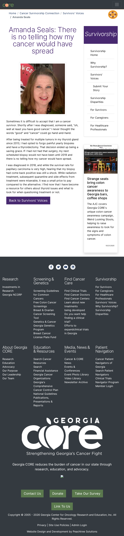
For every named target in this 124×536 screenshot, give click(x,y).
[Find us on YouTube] (65, 267)
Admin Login (79, 525)
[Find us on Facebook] (51, 267)
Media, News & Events (77, 349)
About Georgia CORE (14, 349)
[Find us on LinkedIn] (73, 267)
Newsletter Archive (76, 382)
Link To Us (62, 506)
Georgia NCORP (12, 294)
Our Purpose (10, 370)
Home (12, 13)
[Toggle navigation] (116, 4)
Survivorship (105, 279)
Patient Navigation (104, 349)
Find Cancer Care (74, 281)
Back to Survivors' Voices (28, 200)
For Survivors (98, 109)
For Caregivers (99, 117)
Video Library (72, 378)
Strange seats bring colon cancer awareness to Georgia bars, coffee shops (97, 188)
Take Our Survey (87, 493)
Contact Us (32, 493)
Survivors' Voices (73, 13)
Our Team (8, 378)
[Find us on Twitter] (58, 267)
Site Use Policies (59, 525)
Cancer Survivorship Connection (39, 13)
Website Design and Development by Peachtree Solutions (62, 531)
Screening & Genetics (43, 281)
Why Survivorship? (106, 306)
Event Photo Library (76, 374)
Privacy (41, 525)
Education (8, 362)
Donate (57, 493)
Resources (45, 351)
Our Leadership (11, 374)
